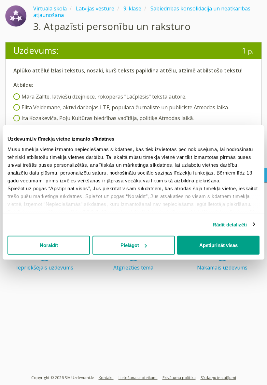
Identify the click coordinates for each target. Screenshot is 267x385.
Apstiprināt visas (218, 245)
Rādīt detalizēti (230, 224)
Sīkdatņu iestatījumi (218, 377)
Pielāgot (129, 245)
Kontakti (106, 377)
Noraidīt (49, 245)
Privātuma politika (179, 377)
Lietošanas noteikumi (138, 377)
